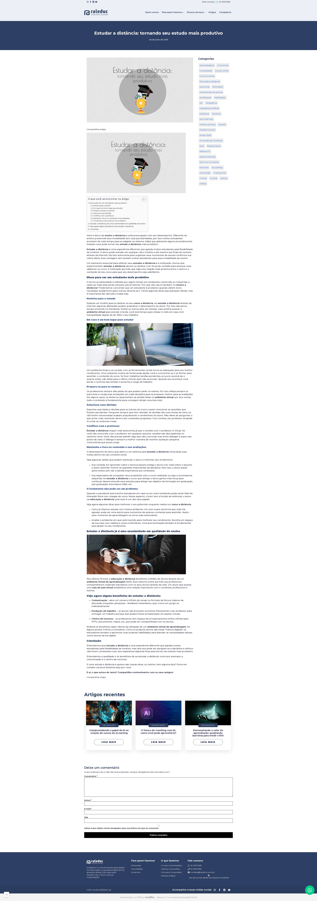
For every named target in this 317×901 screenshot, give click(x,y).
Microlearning (206, 119)
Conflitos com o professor (103, 216)
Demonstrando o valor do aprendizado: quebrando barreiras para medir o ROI (208, 733)
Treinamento (219, 173)
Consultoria (222, 65)
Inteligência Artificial (209, 108)
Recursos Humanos (209, 162)
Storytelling (217, 167)
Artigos (212, 12)
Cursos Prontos (207, 76)
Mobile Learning (207, 124)
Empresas (136, 865)
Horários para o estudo (101, 206)
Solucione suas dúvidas (102, 213)
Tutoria (203, 178)
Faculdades (137, 869)
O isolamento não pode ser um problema (109, 221)
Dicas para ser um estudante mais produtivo (108, 203)
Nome (88, 800)
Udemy (223, 178)
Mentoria (216, 114)
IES (201, 103)
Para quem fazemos (172, 12)
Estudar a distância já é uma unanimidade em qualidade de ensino (117, 224)
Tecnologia (205, 173)
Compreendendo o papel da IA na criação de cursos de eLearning (109, 731)
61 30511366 (224, 2)
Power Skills (205, 135)
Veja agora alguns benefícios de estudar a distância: (112, 226)
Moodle (222, 124)
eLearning (204, 87)
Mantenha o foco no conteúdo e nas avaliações (111, 218)
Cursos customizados (171, 865)
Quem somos (152, 12)
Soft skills (204, 167)
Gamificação (205, 97)
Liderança (204, 114)
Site (86, 817)
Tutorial (213, 178)
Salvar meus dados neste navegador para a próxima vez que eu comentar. (121, 828)
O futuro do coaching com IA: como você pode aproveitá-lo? (158, 731)
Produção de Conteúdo (211, 140)
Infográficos (211, 103)
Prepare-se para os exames (104, 211)
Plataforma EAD (207, 130)
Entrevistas (217, 87)
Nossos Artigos (168, 876)
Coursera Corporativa (171, 872)
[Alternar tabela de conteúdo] (142, 199)
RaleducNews (214, 146)
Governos (135, 872)
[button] (310, 890)
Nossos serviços (195, 12)
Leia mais (109, 742)
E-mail (88, 809)
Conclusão (94, 229)
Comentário (91, 776)
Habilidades (220, 97)
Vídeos (203, 183)
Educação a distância (210, 81)
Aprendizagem (207, 65)
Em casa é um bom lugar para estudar (107, 208)
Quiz (202, 146)
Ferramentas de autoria (211, 92)
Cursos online (221, 71)
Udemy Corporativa (170, 869)
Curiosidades (206, 71)
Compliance (225, 12)
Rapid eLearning (207, 157)
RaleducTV (205, 151)
